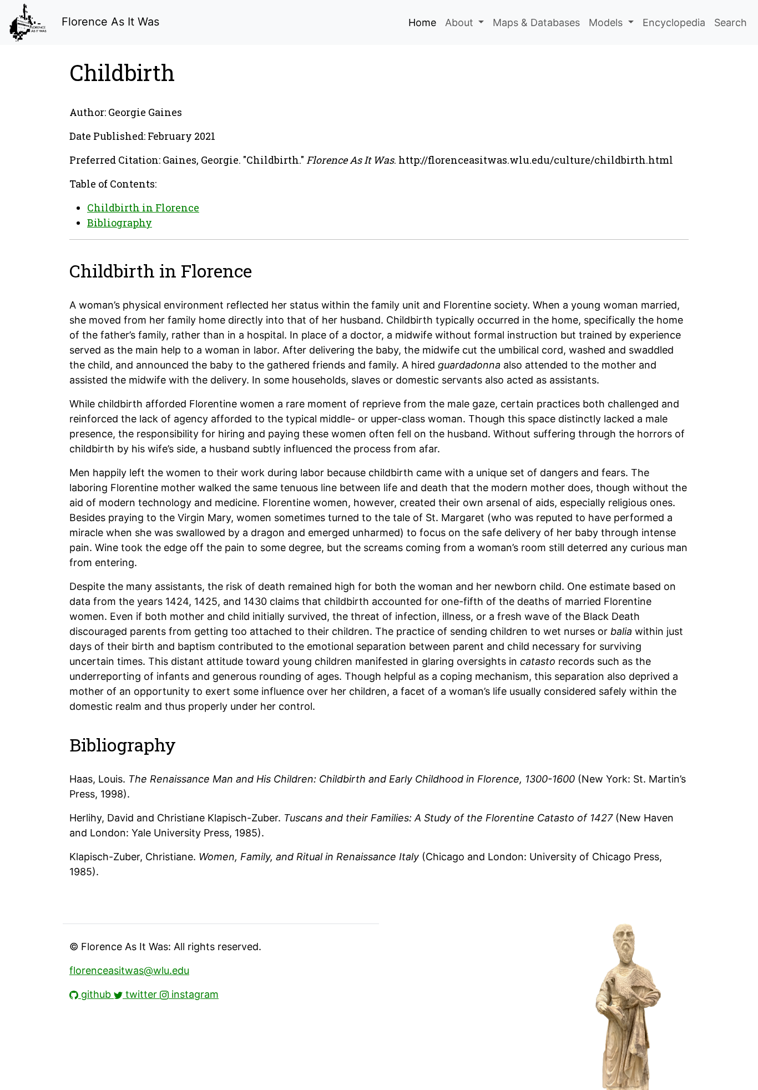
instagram (194, 994)
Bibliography (119, 222)
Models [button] (607, 22)
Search (730, 22)
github (96, 994)
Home (422, 22)
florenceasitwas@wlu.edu (129, 970)
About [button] (460, 22)
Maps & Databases (536, 22)
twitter (141, 994)
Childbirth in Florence (143, 207)
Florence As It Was (108, 21)
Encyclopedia (674, 22)
